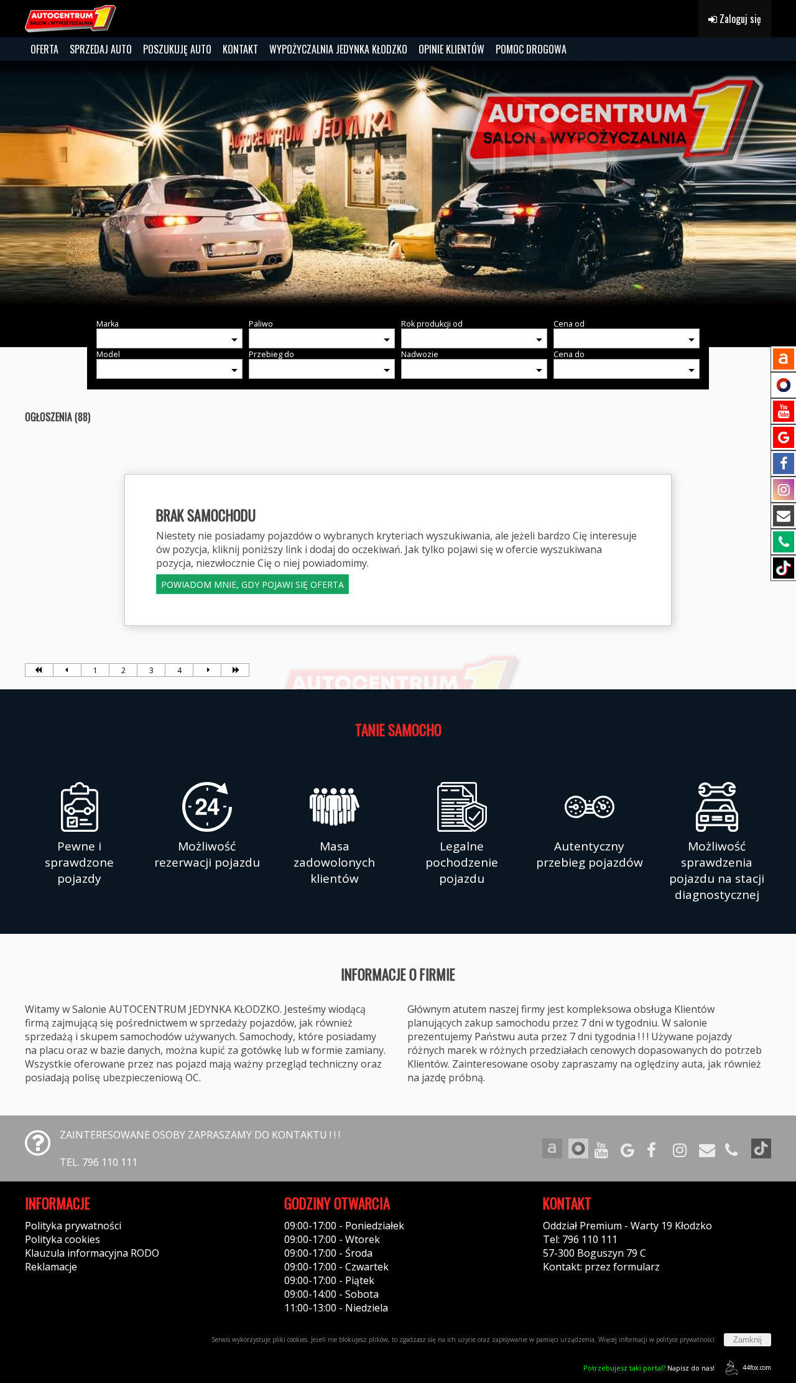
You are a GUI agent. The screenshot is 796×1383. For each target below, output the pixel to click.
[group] (398, 185)
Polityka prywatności (73, 1225)
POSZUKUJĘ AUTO (177, 49)
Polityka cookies (62, 1239)
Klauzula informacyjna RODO (92, 1253)
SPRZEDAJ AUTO (101, 49)
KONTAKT (240, 49)
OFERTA (44, 49)
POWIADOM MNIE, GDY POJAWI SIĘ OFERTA (252, 584)
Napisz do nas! (649, 1367)
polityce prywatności (685, 1339)
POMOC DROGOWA (531, 49)
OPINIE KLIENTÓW (451, 49)
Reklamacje (51, 1267)
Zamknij (747, 1339)
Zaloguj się (739, 18)
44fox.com (757, 1367)
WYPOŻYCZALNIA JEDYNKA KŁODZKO (338, 49)
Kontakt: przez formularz (601, 1267)
